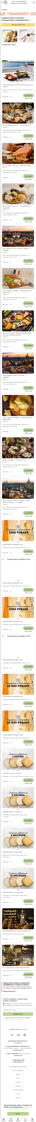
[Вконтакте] (18, 1035)
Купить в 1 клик (28, 98)
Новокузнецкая (18, 1048)
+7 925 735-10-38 (18, 1060)
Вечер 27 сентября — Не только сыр (14, 460)
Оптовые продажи (18, 1090)
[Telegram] (12, 1035)
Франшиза (18, 1086)
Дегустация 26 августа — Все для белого (16, 125)
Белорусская (18, 1054)
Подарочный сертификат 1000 (12, 544)
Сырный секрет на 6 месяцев (12, 852)
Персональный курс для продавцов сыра (16, 931)
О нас (18, 1078)
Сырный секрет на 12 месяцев (13, 892)
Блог (18, 1094)
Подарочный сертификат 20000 (13, 735)
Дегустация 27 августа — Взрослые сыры (16, 165)
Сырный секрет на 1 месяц (12, 773)
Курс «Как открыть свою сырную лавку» (16, 967)
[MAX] (24, 1035)
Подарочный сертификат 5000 (12, 660)
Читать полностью (9, 991)
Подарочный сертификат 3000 (12, 621)
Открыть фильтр (18, 25)
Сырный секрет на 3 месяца (12, 812)
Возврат (18, 1074)
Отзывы (18, 1082)
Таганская (18, 1042)
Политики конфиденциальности (15, 1019)
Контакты (18, 1098)
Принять (18, 1113)
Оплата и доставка (18, 1070)
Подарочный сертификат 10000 (13, 696)
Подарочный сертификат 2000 (12, 583)
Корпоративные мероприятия (18, 1066)
